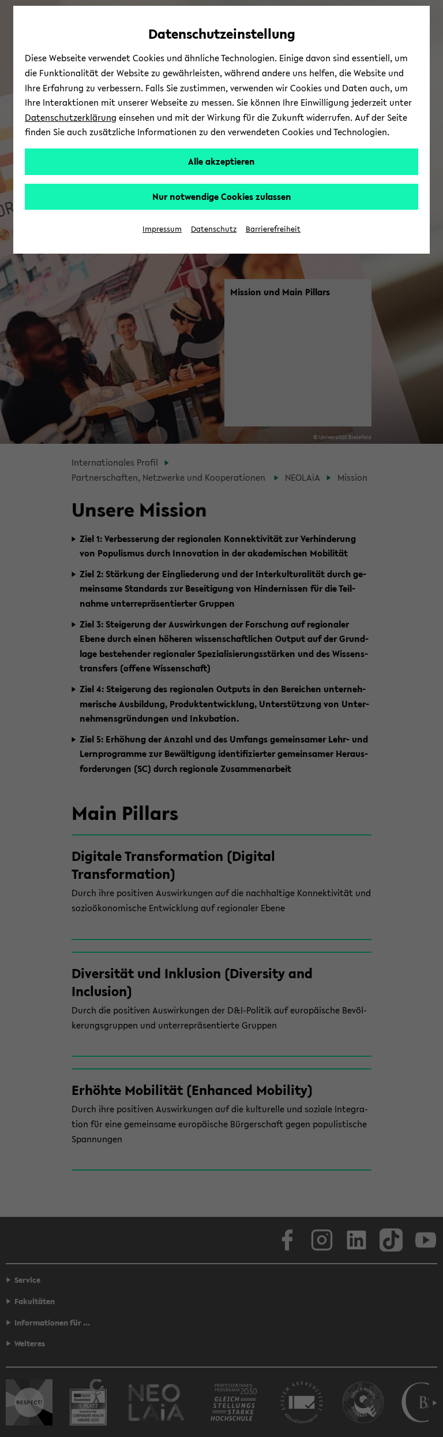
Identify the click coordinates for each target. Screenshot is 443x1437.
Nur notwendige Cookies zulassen (221, 196)
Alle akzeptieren (221, 161)
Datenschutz (213, 229)
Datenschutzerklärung (71, 117)
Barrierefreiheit (273, 229)
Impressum (162, 229)
